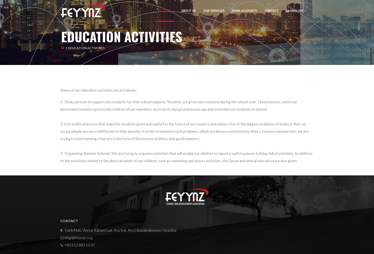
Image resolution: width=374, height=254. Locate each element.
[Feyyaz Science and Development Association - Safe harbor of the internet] (83, 10)
